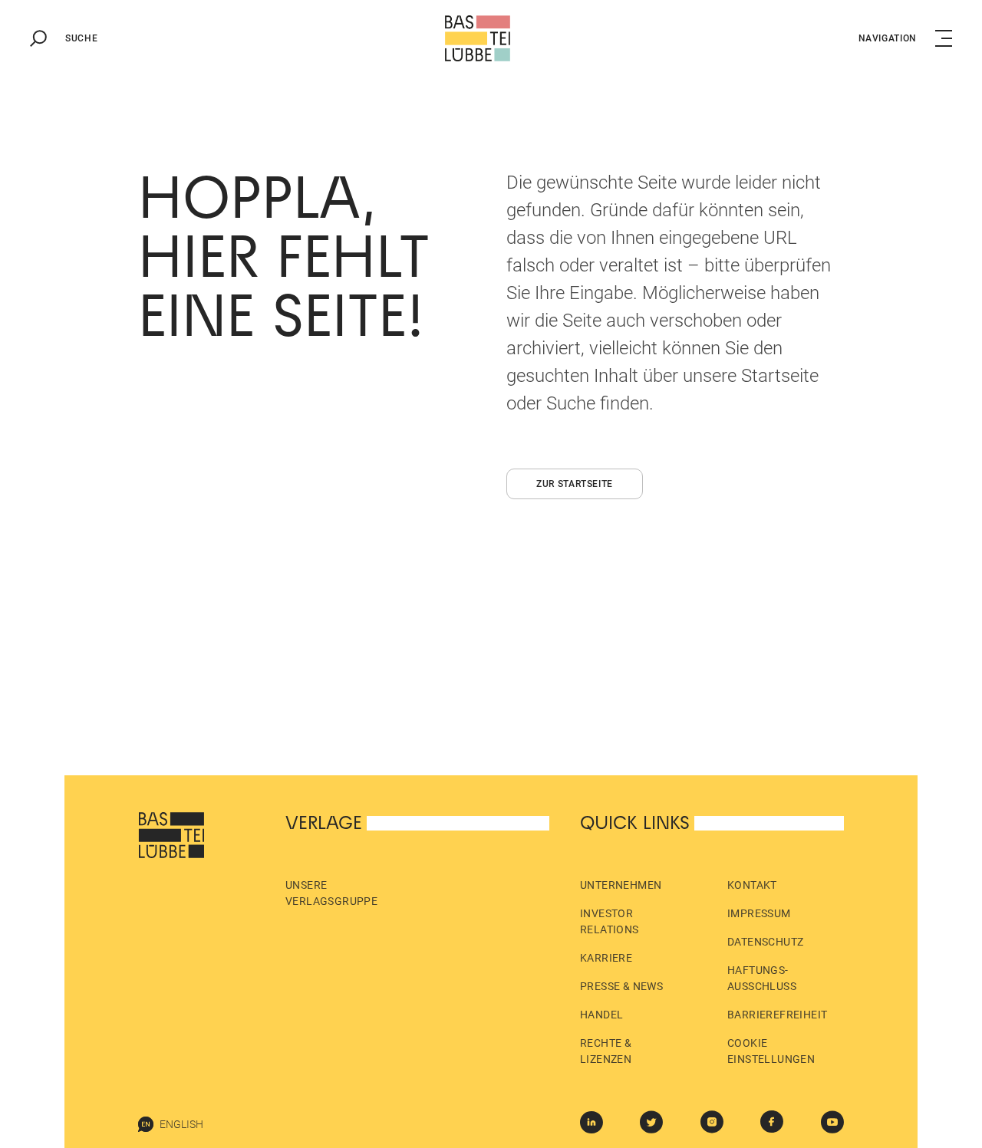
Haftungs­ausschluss (761, 978)
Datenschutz (765, 942)
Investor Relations (609, 921)
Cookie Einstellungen (771, 1051)
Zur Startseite (574, 484)
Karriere (606, 958)
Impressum (759, 913)
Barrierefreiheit (777, 1014)
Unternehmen (620, 885)
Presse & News (621, 986)
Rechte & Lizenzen (605, 1051)
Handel (601, 1014)
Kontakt (752, 885)
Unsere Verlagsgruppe (331, 893)
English (181, 1124)
